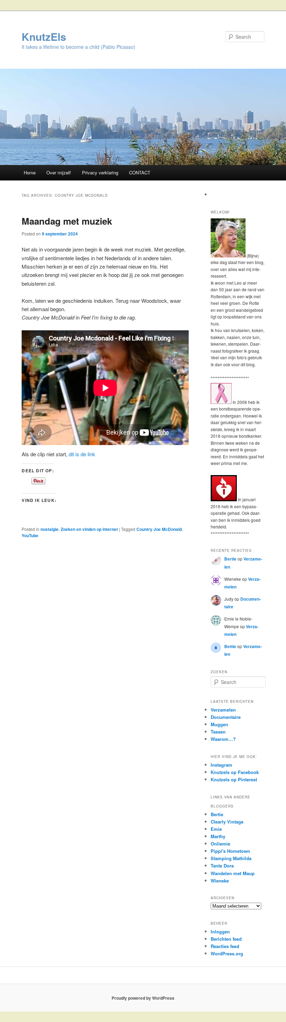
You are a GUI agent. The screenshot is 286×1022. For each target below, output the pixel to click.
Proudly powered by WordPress (143, 998)
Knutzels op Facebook (235, 772)
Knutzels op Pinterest (234, 779)
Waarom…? (223, 739)
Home (30, 172)
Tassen (218, 731)
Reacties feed (225, 946)
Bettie (230, 646)
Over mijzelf (58, 172)
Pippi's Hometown (230, 851)
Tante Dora (222, 865)
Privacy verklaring (100, 172)
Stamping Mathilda (231, 858)
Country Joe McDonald (159, 529)
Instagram (221, 764)
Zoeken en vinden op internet (89, 529)
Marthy (218, 836)
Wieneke (220, 880)
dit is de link (82, 454)
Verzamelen (223, 709)
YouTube (30, 535)
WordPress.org (227, 953)
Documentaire (226, 717)
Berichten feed (226, 938)
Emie (216, 829)
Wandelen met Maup (233, 873)
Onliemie (220, 843)
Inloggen (220, 931)
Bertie (230, 559)
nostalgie (49, 529)
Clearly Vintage (227, 821)
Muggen (219, 724)
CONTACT (139, 172)
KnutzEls (44, 36)
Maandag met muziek (67, 221)
